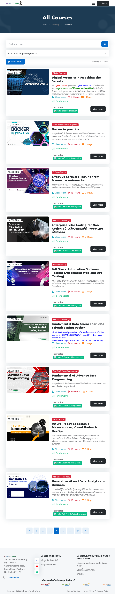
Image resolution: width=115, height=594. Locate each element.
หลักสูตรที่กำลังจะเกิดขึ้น (50, 560)
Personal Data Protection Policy (96, 591)
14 (78, 530)
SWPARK (80, 574)
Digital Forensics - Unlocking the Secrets (76, 79)
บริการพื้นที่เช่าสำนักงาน (86, 570)
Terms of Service (73, 591)
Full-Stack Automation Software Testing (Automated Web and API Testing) (77, 273)
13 (70, 530)
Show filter (16, 61)
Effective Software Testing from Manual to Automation (75, 178)
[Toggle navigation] (94, 3)
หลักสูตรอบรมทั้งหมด (49, 564)
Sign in (105, 3)
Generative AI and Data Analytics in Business (78, 483)
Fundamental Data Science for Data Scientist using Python (78, 326)
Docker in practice (65, 129)
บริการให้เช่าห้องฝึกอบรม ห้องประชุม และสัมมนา (92, 564)
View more (98, 109)
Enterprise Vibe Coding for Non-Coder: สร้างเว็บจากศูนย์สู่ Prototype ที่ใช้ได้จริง (77, 228)
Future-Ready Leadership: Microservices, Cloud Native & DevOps (74, 427)
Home (45, 24)
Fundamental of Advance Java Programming (74, 377)
